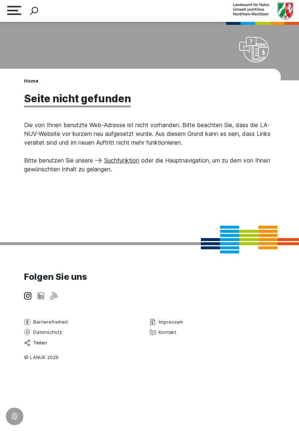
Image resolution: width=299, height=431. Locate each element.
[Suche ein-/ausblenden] (34, 11)
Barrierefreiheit (50, 322)
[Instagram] (27, 295)
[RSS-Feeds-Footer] (54, 295)
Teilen (40, 343)
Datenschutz (47, 332)
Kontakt (167, 332)
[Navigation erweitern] (14, 11)
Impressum (171, 322)
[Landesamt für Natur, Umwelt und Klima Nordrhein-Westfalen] (263, 11)
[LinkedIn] (40, 295)
